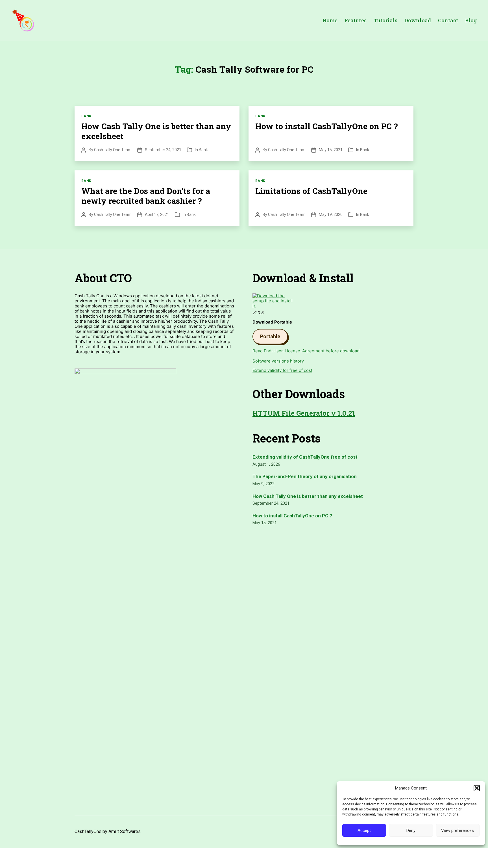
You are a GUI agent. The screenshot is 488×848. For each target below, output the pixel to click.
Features (356, 21)
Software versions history (278, 361)
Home (329, 21)
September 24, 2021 (163, 150)
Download (417, 21)
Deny (410, 830)
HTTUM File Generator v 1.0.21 (303, 413)
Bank (86, 116)
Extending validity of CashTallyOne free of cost (305, 457)
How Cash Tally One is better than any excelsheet (156, 131)
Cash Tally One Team (113, 150)
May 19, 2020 (331, 214)
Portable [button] (270, 336)
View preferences (457, 830)
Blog (471, 21)
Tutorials (385, 21)
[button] (477, 788)
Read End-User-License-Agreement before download (306, 350)
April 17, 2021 (157, 214)
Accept (364, 830)
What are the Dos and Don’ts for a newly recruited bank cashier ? (145, 196)
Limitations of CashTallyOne (311, 191)
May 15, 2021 (331, 150)
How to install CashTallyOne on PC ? (326, 126)
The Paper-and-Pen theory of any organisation (304, 476)
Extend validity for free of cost (282, 370)
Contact (448, 21)
